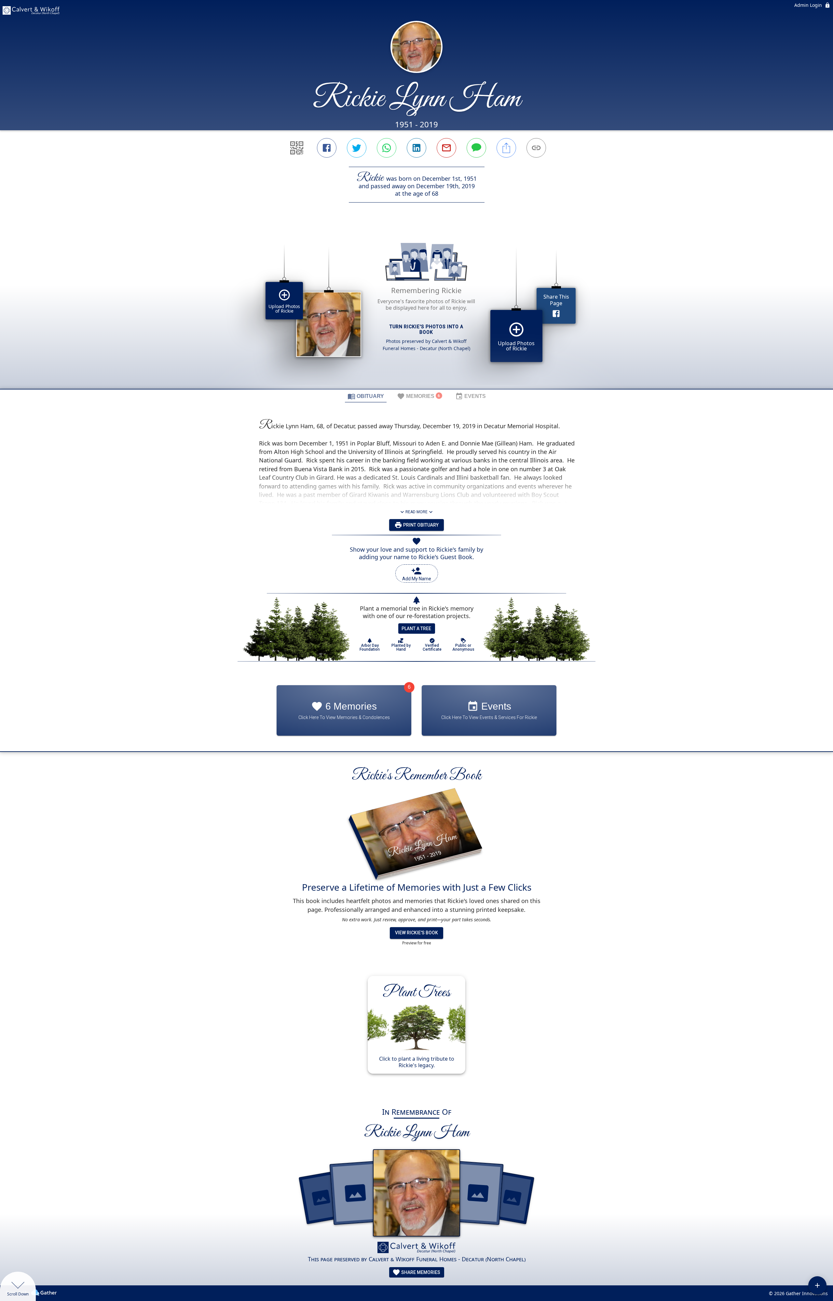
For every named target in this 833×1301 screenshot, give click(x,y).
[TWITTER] (356, 148)
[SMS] (476, 148)
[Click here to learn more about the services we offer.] (416, 1248)
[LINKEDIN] (416, 148)
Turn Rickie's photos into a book (426, 329)
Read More (416, 512)
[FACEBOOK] (326, 148)
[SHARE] (506, 148)
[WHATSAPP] (386, 148)
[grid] (416, 307)
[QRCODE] (297, 148)
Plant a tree (416, 628)
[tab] (366, 396)
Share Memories (420, 1272)
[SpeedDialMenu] (817, 1285)
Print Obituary (420, 525)
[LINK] (536, 148)
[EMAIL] (446, 148)
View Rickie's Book (416, 932)
